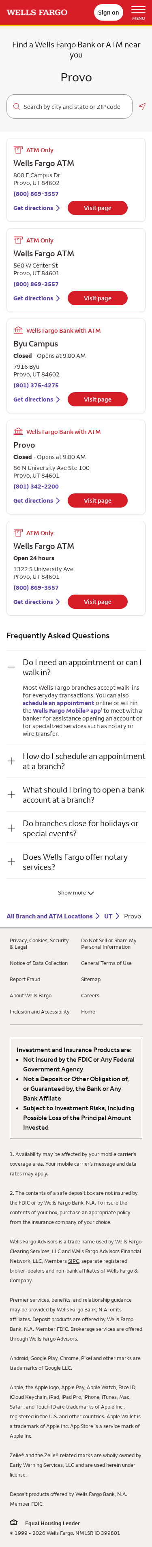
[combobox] (75, 107)
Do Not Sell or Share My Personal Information (109, 943)
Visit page (97, 208)
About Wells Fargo (30, 995)
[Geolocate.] (142, 106)
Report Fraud (25, 979)
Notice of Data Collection (39, 963)
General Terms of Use (106, 963)
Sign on (108, 12)
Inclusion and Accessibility (40, 1011)
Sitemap (91, 979)
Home (88, 1011)
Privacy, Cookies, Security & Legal (39, 943)
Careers (90, 995)
